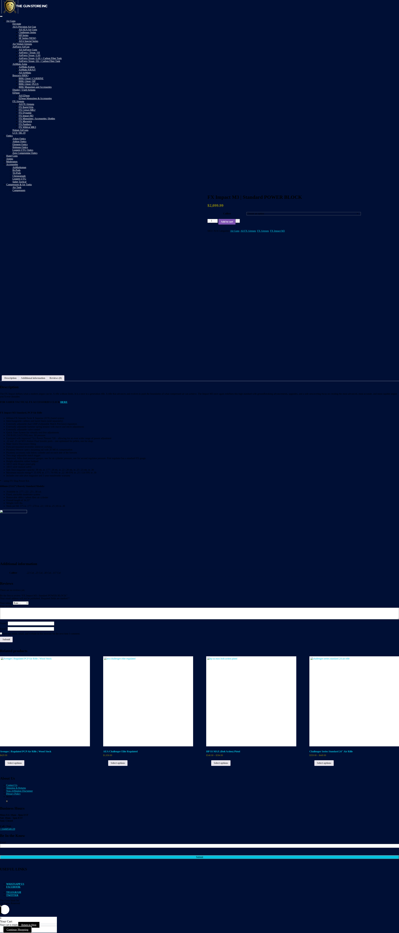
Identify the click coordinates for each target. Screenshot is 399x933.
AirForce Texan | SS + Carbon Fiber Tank (39, 61)
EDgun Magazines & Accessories (35, 98)
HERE (63, 402)
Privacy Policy (13, 793)
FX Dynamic (25, 112)
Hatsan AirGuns (20, 130)
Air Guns (10, 21)
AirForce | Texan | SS (29, 52)
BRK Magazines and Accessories (35, 87)
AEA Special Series (28, 41)
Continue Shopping (17, 929)
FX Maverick (25, 121)
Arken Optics (19, 138)
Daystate (16, 23)
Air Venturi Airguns (22, 44)
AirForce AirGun (20, 46)
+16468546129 (7, 829)
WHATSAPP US (15, 884)
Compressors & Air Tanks (19, 184)
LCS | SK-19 (18, 133)
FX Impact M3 (26, 115)
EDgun (16, 92)
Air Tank (16, 187)
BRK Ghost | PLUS (28, 84)
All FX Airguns (26, 104)
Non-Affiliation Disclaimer (19, 791)
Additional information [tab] (33, 378)
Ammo (9, 158)
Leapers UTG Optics (22, 150)
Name (4, 623)
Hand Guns (12, 155)
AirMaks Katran (27, 67)
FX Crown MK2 (27, 110)
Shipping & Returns (16, 788)
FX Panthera (25, 124)
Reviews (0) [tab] (56, 378)
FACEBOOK (13, 887)
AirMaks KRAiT (27, 69)
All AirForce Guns (28, 49)
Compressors (18, 190)
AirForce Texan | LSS (29, 55)
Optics (9, 135)
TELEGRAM (13, 892)
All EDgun (24, 95)
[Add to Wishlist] (238, 221)
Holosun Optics (20, 147)
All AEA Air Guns (28, 29)
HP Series (23, 35)
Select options (14, 763)
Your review (7, 606)
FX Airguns (18, 101)
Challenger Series (27, 32)
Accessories (12, 164)
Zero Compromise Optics (24, 153)
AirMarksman (19, 167)
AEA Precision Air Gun (24, 26)
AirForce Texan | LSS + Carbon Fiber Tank (40, 58)
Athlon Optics (19, 141)
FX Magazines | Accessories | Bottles (37, 118)
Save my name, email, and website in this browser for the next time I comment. (41, 633)
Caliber (227, 213)
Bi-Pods (16, 170)
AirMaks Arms (19, 64)
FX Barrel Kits (26, 107)
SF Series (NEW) (27, 38)
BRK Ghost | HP (27, 81)
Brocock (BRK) (20, 75)
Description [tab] (10, 378)
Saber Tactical (19, 181)
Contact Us (11, 785)
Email (4, 628)
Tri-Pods (16, 173)
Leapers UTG (19, 178)
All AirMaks (25, 72)
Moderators (11, 161)
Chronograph (19, 176)
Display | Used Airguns (23, 89)
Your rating (6, 603)
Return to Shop (28, 924)
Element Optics (20, 144)
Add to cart (227, 221)
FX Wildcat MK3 (27, 127)
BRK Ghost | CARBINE (31, 78)
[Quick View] (3, 763)
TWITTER (12, 895)
